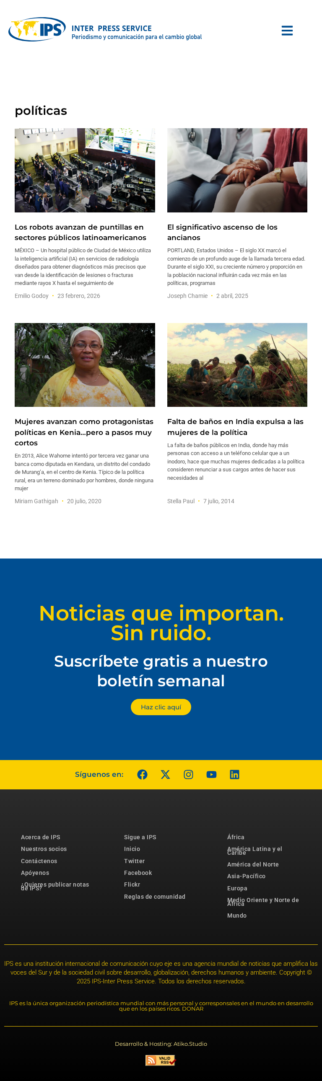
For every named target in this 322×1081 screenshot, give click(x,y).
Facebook (138, 872)
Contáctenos (39, 861)
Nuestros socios (44, 849)
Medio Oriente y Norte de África (263, 902)
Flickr (132, 884)
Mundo (237, 915)
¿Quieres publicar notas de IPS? (55, 886)
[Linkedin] (234, 774)
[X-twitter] (165, 774)
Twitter (134, 861)
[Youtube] (211, 774)
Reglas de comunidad (155, 896)
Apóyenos (35, 872)
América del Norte (253, 864)
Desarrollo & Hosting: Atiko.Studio (161, 1043)
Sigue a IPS (140, 837)
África (235, 837)
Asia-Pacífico (246, 876)
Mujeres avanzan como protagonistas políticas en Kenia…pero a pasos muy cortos (84, 432)
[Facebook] (142, 774)
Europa (237, 888)
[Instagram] (188, 774)
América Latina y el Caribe (255, 851)
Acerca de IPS (40, 837)
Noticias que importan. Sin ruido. (161, 623)
